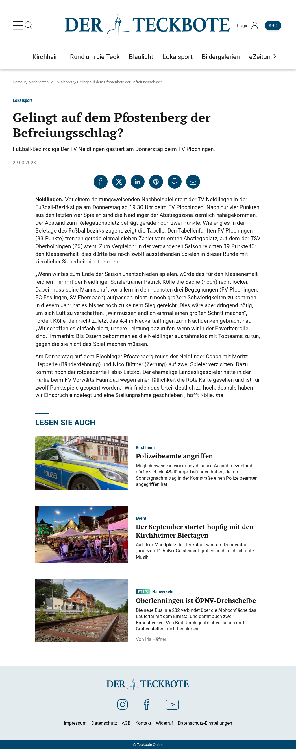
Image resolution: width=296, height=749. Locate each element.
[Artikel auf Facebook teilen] (101, 182)
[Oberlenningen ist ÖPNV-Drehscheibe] (81, 610)
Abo (273, 25)
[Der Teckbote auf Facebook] (146, 704)
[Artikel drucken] (175, 182)
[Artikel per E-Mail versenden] (193, 182)
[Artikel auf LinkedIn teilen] (138, 182)
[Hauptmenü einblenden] (19, 25)
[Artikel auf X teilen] (119, 182)
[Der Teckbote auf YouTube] (172, 704)
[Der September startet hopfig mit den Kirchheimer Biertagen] (81, 534)
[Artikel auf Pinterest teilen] (156, 182)
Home (18, 81)
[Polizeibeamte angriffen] (81, 462)
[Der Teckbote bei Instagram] (122, 704)
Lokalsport (63, 81)
